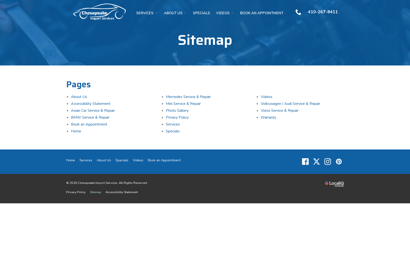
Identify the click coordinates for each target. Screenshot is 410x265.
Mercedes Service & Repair (188, 96)
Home (76, 131)
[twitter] (316, 162)
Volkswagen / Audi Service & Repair (290, 103)
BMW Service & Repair (90, 117)
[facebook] (305, 162)
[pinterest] (339, 162)
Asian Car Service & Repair (93, 110)
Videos (223, 13)
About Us (173, 13)
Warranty (268, 117)
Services (145, 13)
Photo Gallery (177, 110)
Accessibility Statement (90, 103)
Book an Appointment (261, 13)
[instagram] (327, 162)
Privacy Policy (177, 117)
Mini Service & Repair (183, 103)
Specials (201, 13)
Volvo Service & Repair (279, 110)
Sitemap (205, 40)
